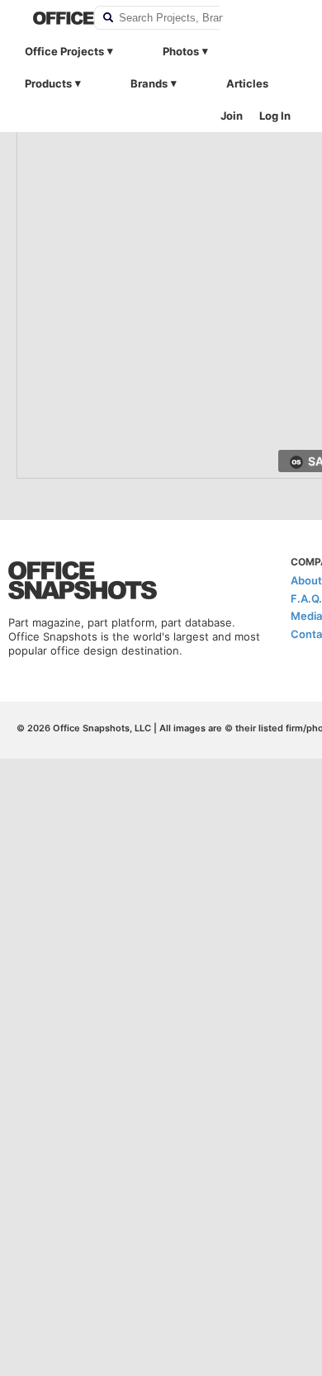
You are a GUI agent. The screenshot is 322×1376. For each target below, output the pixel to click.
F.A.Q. (306, 598)
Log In (275, 115)
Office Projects (64, 51)
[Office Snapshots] (53, 18)
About (306, 580)
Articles (247, 83)
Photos (181, 51)
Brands (149, 83)
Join (231, 115)
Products (48, 83)
